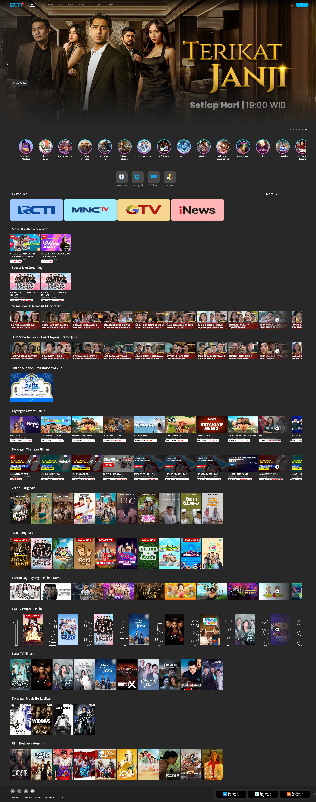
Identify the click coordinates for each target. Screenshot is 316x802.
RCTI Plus (61, 797)
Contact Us (50, 797)
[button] (302, 5)
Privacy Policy (16, 797)
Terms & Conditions (34, 797)
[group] (231, 794)
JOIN (31, 400)
